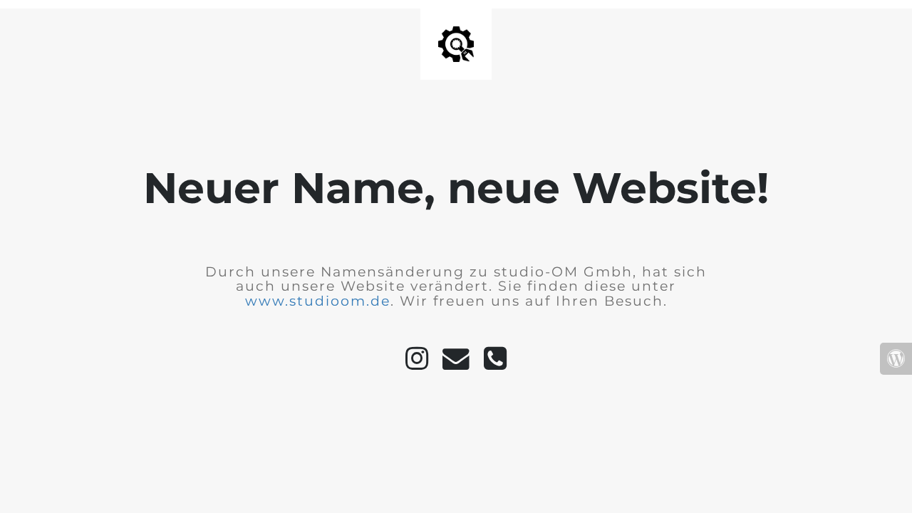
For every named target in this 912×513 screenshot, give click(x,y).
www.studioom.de (317, 301)
